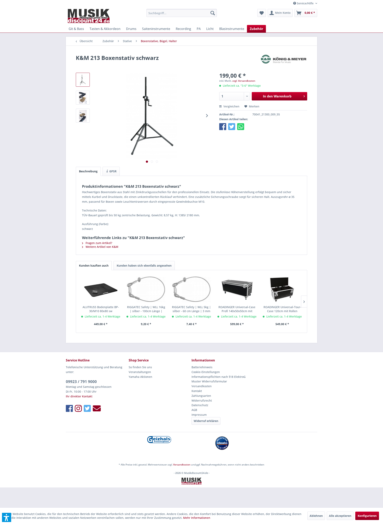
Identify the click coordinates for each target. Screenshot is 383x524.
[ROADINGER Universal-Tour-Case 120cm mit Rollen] (282, 289)
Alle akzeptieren (340, 516)
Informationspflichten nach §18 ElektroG (219, 377)
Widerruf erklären (206, 421)
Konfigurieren (367, 516)
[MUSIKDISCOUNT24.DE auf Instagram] (78, 408)
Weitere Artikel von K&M (101, 247)
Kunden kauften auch (94, 265)
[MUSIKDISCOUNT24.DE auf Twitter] (87, 408)
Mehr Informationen (196, 518)
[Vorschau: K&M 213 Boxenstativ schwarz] (83, 80)
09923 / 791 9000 (81, 381)
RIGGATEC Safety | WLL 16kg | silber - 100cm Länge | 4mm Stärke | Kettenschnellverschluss (146, 309)
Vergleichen (231, 106)
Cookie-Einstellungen (206, 372)
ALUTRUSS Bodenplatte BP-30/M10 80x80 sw (101, 309)
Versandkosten (202, 386)
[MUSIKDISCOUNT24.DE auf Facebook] (69, 408)
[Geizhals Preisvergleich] (159, 439)
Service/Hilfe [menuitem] (305, 3)
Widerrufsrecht (202, 400)
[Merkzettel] (261, 13)
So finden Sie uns (140, 367)
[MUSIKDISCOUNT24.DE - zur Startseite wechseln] (89, 16)
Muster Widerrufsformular (209, 381)
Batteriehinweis (202, 367)
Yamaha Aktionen (140, 377)
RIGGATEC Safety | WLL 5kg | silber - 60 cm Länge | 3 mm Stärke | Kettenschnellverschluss (191, 309)
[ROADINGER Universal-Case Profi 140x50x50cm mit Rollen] (237, 289)
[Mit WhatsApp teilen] (240, 126)
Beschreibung (88, 171)
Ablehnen (316, 516)
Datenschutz (200, 405)
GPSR (112, 171)
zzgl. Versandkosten (243, 80)
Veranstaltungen (140, 372)
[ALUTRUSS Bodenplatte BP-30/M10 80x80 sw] (100, 289)
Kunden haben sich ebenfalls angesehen (144, 265)
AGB (194, 410)
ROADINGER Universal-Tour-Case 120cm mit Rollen (282, 309)
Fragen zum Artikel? (98, 243)
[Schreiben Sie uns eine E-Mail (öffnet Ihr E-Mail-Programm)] (97, 408)
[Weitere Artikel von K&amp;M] (284, 62)
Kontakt (197, 391)
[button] (222, 126)
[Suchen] (212, 13)
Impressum (199, 415)
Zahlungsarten (201, 396)
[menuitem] (181, 13)
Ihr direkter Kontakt (79, 396)
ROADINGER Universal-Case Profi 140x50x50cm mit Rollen (236, 309)
